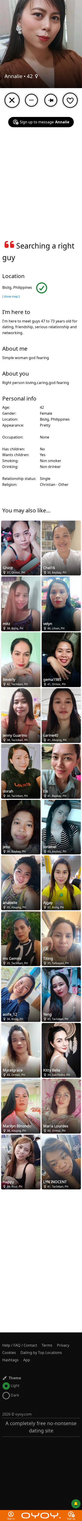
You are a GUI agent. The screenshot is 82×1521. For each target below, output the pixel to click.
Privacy (63, 1345)
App (26, 1359)
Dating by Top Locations (41, 1352)
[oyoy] (41, 1512)
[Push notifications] (75, 1503)
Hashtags (10, 1359)
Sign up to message (44, 121)
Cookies (9, 1352)
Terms (47, 1345)
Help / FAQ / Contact (19, 1345)
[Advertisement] (41, 187)
